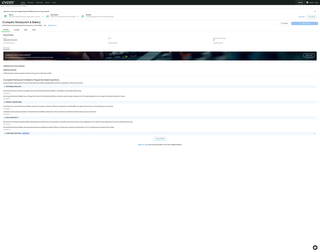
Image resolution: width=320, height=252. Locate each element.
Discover (47, 2)
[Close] (314, 11)
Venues (23, 2)
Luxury (54, 2)
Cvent (2, 6)
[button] (315, 247)
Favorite (285, 23)
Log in (316, 2)
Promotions (30, 2)
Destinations (39, 2)
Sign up (312, 2)
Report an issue (143, 144)
